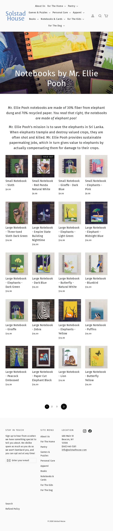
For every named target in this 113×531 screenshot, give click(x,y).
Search (9, 503)
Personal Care (61, 12)
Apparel (77, 12)
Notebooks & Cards (52, 19)
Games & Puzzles (38, 12)
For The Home (55, 6)
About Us (40, 6)
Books (33, 19)
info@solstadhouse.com (74, 450)
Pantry (72, 6)
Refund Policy (13, 508)
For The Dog (55, 25)
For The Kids (74, 19)
